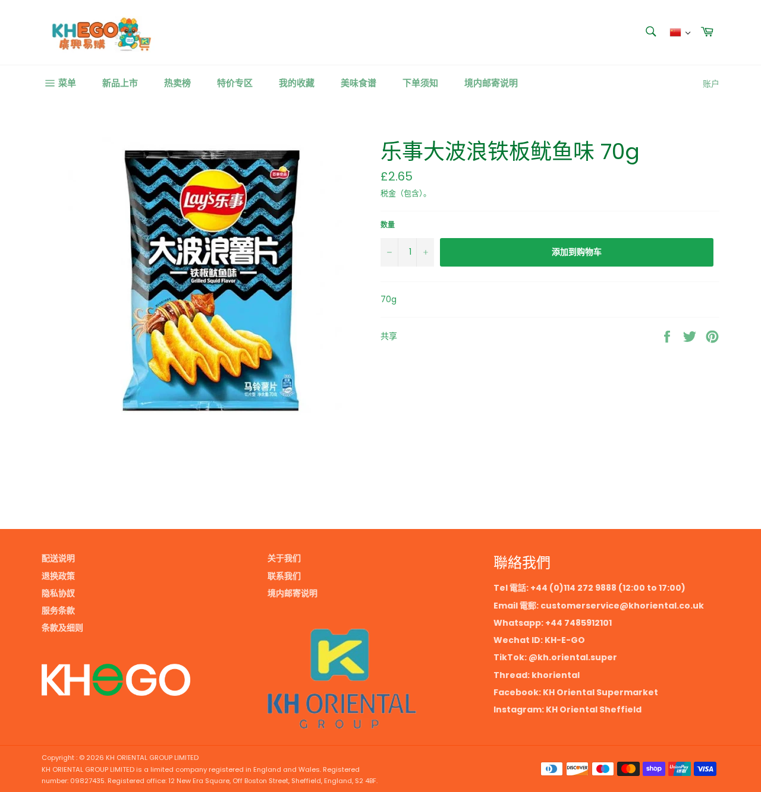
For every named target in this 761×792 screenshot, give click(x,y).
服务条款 (58, 610)
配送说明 (58, 558)
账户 (711, 84)
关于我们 (284, 558)
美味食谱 (358, 83)
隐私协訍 (58, 593)
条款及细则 (62, 627)
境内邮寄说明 (491, 83)
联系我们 (284, 576)
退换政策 (58, 576)
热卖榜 (177, 83)
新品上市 (120, 83)
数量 (387, 225)
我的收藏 (297, 83)
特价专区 (235, 83)
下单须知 (420, 83)
